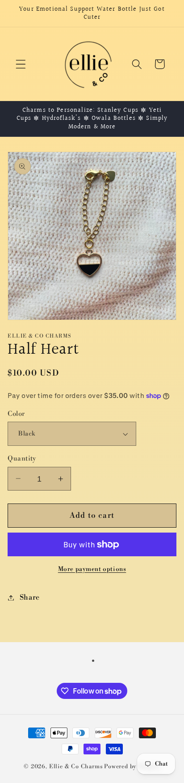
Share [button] (30, 597)
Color (16, 414)
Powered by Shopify (132, 766)
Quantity (22, 458)
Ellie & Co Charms (76, 766)
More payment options (92, 569)
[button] (20, 64)
